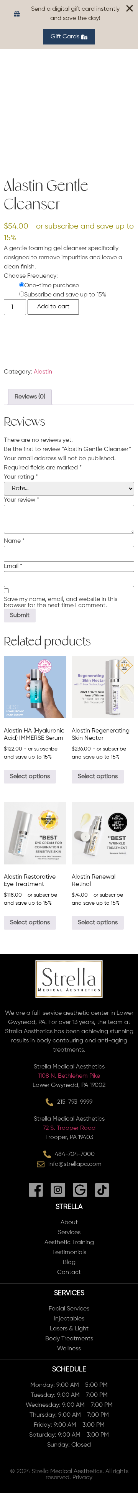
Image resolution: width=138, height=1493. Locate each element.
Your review (21, 500)
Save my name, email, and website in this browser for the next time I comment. (60, 602)
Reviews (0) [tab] (30, 397)
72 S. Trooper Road (69, 1128)
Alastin (43, 372)
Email (13, 566)
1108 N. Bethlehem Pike (69, 1076)
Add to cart (53, 307)
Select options (30, 777)
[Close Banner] (129, 8)
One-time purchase (51, 286)
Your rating (21, 477)
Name (14, 541)
